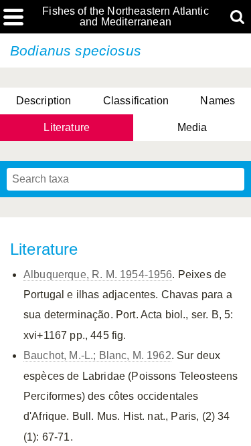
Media (192, 127)
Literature (67, 127)
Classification (136, 100)
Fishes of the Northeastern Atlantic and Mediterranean (125, 16)
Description (44, 100)
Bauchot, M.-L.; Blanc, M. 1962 (97, 355)
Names (217, 100)
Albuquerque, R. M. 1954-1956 (97, 274)
